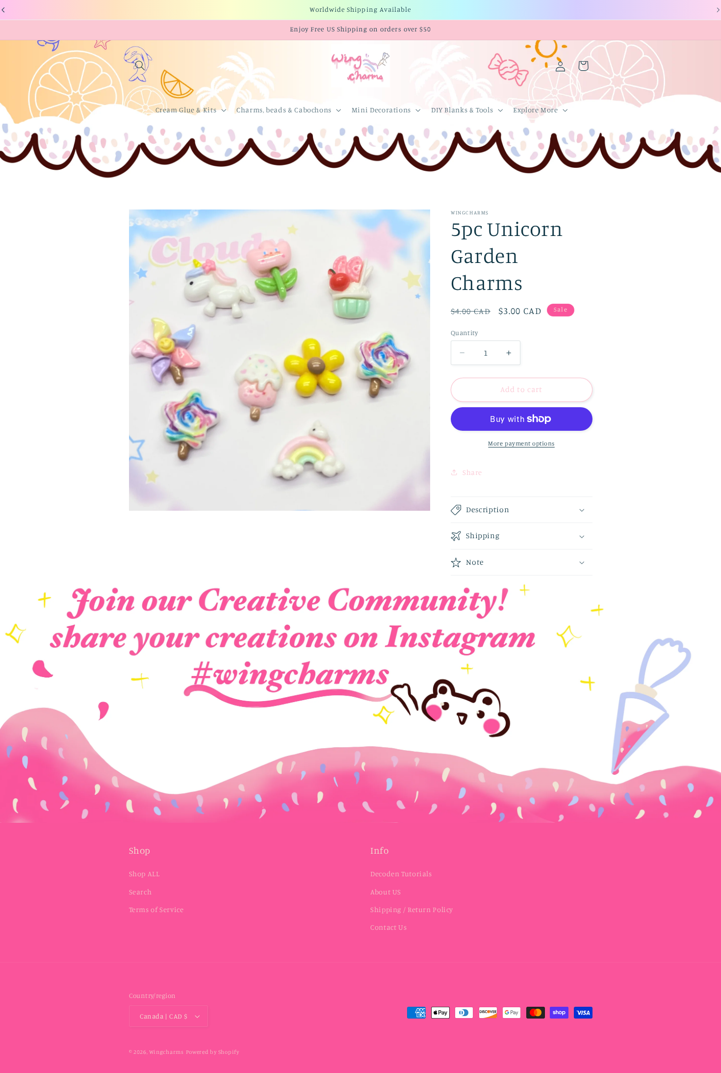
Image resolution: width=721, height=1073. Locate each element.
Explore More (535, 109)
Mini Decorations (381, 109)
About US (385, 892)
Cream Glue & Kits (186, 109)
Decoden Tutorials (401, 873)
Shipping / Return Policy (411, 909)
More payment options (521, 443)
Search (140, 892)
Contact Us (388, 927)
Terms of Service (156, 909)
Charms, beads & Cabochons (284, 109)
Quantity (464, 333)
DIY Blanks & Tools (462, 109)
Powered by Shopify (212, 1051)
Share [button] (472, 472)
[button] (140, 65)
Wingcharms (166, 1051)
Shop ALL (144, 873)
